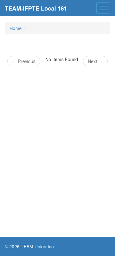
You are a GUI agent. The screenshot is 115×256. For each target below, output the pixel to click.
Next (95, 61)
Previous (23, 61)
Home (16, 28)
